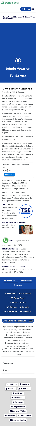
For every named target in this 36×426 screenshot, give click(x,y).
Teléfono (13, 241)
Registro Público (19, 411)
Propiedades (18, 398)
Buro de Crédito (19, 420)
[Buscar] (23, 9)
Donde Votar (25, 415)
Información (11, 311)
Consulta (25, 307)
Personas (11, 389)
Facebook (9, 363)
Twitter (8, 370)
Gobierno (11, 415)
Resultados (26, 293)
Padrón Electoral (18, 302)
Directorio (27, 281)
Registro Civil (19, 406)
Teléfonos (12, 307)
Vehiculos (18, 393)
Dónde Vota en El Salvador (13, 266)
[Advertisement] (18, 41)
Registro (25, 384)
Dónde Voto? (18, 298)
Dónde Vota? (11, 281)
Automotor (25, 389)
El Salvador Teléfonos (11, 249)
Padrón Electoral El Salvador (14, 222)
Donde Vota (12, 2)
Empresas (18, 402)
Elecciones (11, 293)
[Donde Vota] (33, 9)
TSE (4, 204)
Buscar (27, 9)
